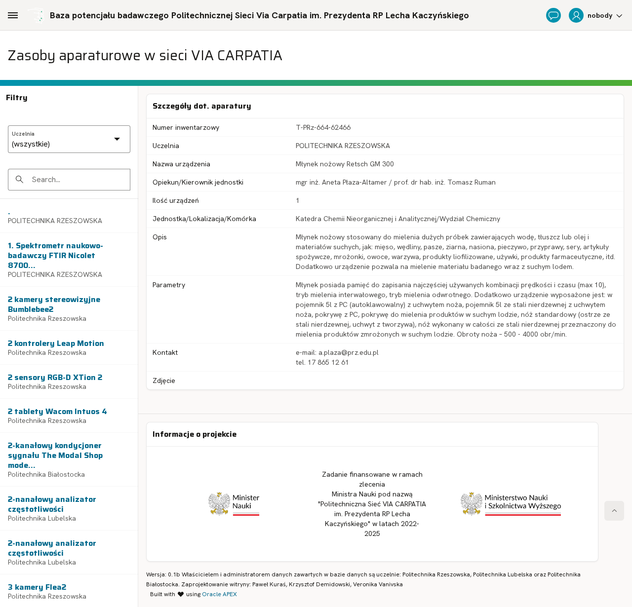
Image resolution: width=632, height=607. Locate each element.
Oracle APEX (219, 594)
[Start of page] (614, 511)
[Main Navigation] (13, 15)
